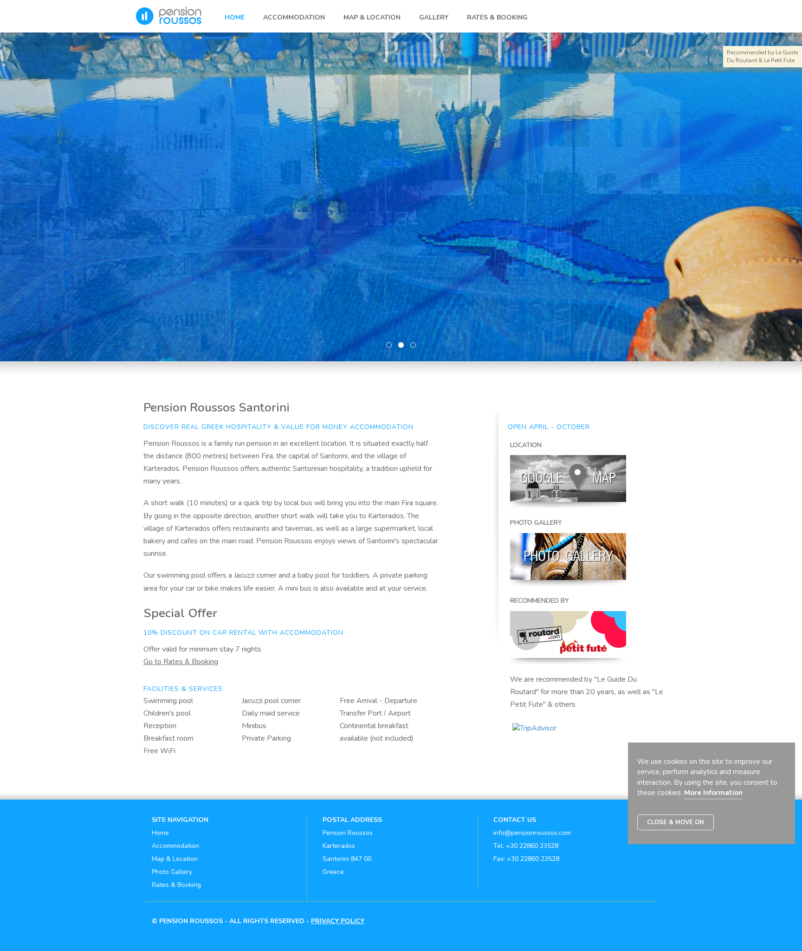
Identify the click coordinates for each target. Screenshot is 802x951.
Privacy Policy (337, 921)
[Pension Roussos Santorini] (172, 9)
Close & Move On (675, 822)
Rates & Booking (497, 17)
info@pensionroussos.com (532, 832)
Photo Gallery (172, 871)
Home (235, 17)
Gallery (433, 17)
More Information (713, 792)
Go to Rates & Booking (180, 662)
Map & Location (372, 17)
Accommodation (294, 17)
